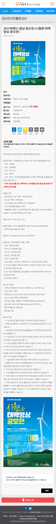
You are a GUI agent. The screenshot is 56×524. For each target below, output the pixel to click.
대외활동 (28, 11)
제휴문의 (19, 512)
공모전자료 (50, 11)
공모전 (5, 11)
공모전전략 (17, 11)
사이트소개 (5, 512)
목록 (47, 491)
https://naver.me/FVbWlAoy (32, 304)
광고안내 (12, 512)
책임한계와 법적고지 (47, 512)
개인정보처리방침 (35, 512)
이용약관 (25, 512)
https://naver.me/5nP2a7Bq (21, 118)
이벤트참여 (39, 11)
